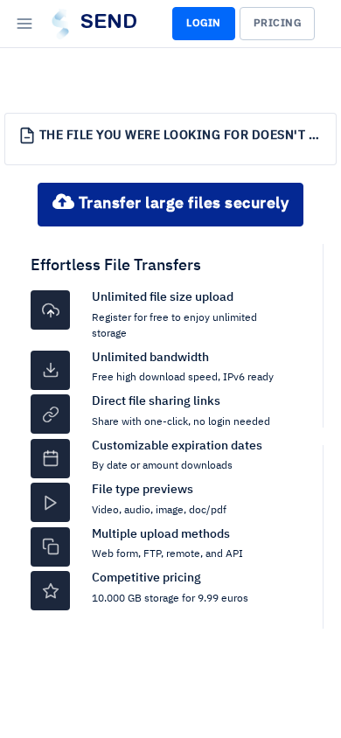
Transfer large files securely (181, 204)
